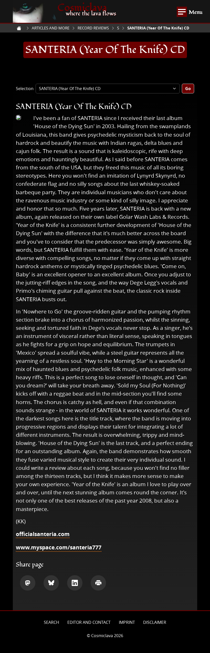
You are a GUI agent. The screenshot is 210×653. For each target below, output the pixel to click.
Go (188, 88)
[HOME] (19, 28)
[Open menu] (182, 12)
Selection (25, 88)
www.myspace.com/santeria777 (58, 547)
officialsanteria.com (43, 534)
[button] (27, 583)
